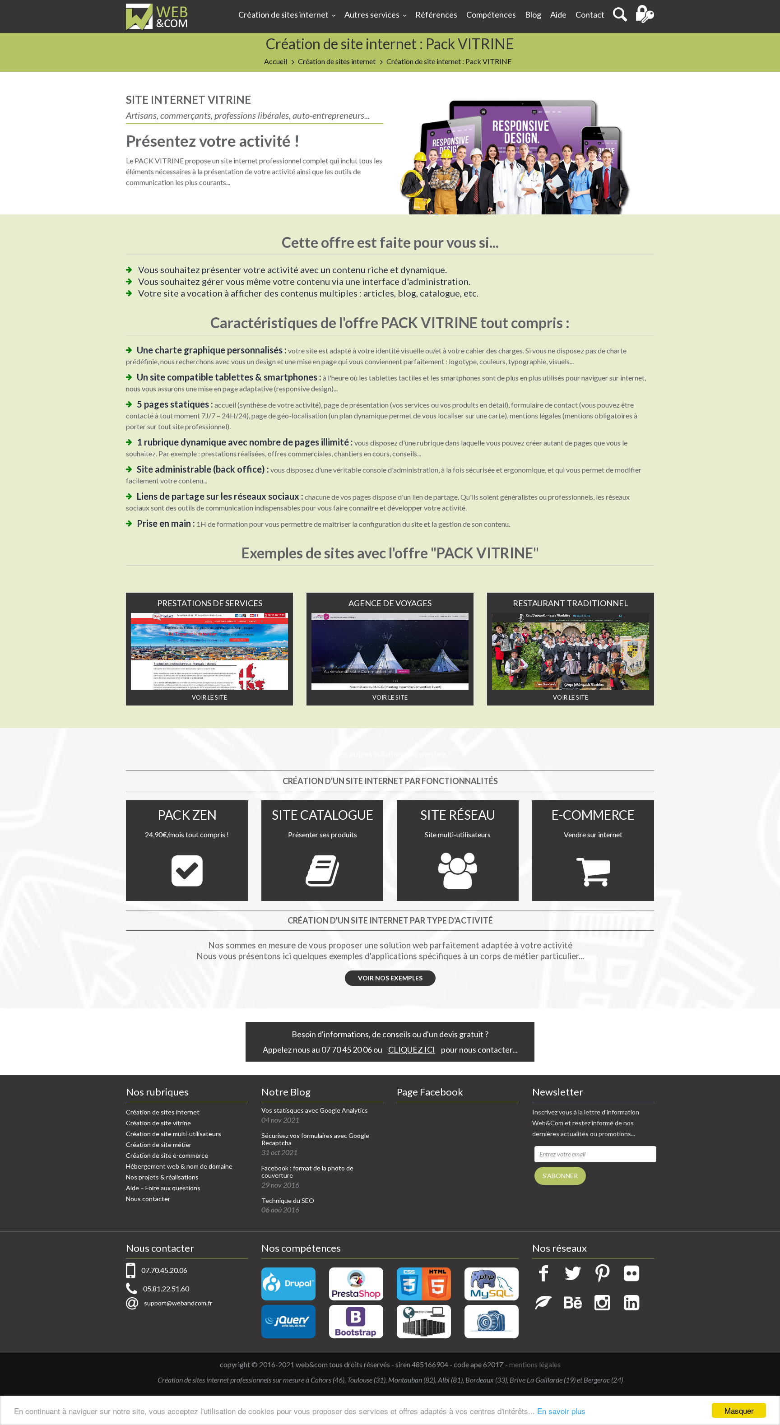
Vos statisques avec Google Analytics (314, 1110)
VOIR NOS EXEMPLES (390, 978)
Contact (590, 14)
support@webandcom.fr (178, 1303)
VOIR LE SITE (209, 697)
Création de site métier (158, 1144)
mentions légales (535, 1364)
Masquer (739, 1410)
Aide (558, 14)
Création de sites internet (283, 14)
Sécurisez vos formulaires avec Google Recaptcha (315, 1139)
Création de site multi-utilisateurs (173, 1133)
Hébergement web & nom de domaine (179, 1166)
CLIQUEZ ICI (411, 1049)
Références (436, 14)
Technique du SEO (287, 1200)
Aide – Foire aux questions (163, 1188)
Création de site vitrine (158, 1123)
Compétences (491, 14)
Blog (533, 14)
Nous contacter (148, 1198)
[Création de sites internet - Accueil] (157, 16)
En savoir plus (561, 1410)
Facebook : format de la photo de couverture (307, 1172)
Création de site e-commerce (167, 1155)
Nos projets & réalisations (162, 1177)
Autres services (371, 14)
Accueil (275, 61)
